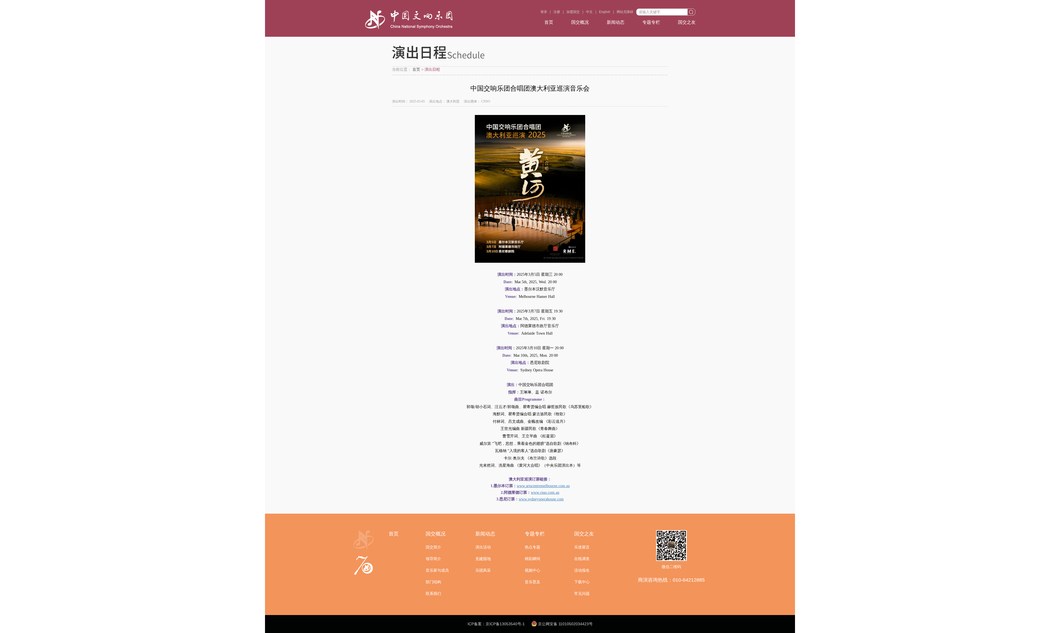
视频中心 (532, 570)
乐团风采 (483, 570)
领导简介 (433, 558)
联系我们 (433, 593)
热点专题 (532, 547)
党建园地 (483, 558)
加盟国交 (573, 12)
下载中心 (582, 582)
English (604, 12)
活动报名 (582, 570)
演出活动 (483, 547)
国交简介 (433, 547)
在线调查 (582, 558)
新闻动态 (615, 22)
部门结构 (433, 582)
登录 (543, 12)
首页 (548, 22)
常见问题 (582, 593)
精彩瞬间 (532, 558)
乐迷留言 (582, 547)
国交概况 (580, 22)
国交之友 (687, 22)
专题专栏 (651, 22)
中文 (589, 12)
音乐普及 (532, 582)
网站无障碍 (625, 12)
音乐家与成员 (437, 570)
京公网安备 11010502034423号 (565, 624)
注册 (556, 12)
